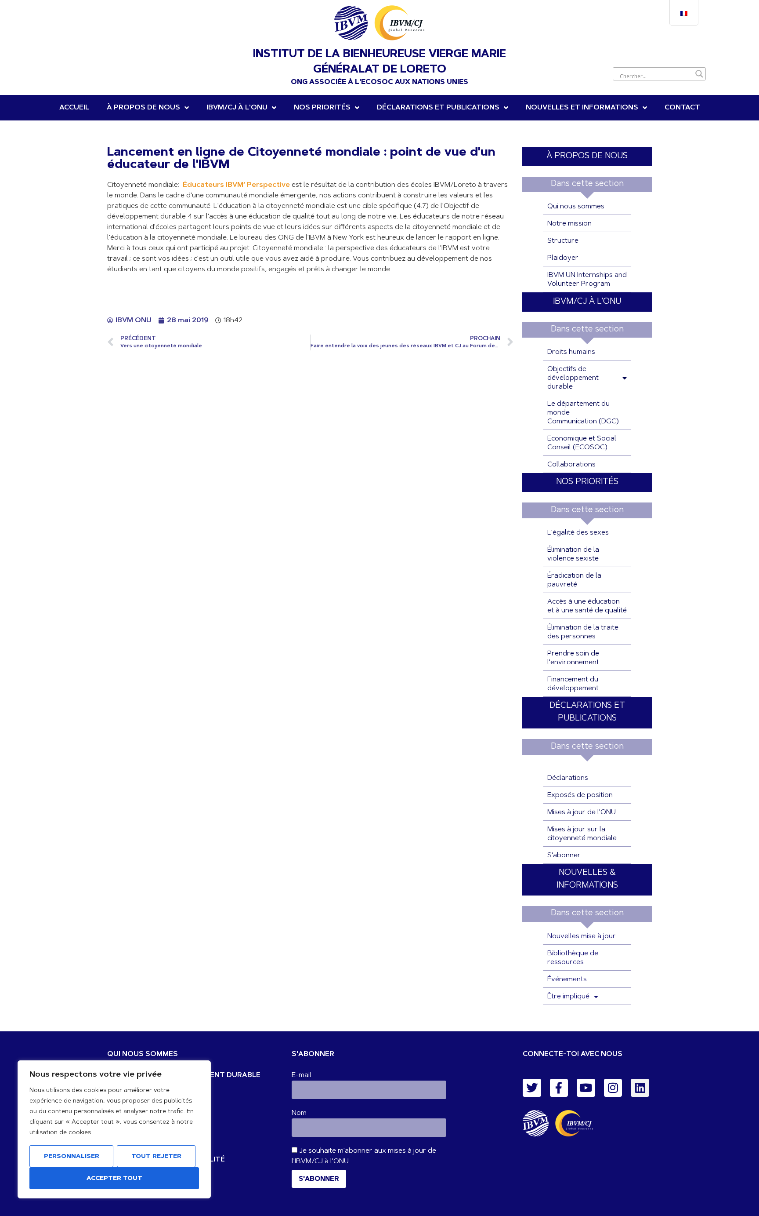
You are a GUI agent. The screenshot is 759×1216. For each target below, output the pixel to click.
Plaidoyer (562, 258)
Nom (299, 1113)
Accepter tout (114, 1179)
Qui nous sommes (575, 206)
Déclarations (567, 778)
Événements (567, 979)
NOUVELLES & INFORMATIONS (587, 879)
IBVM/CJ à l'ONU (236, 107)
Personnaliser (71, 1157)
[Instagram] (613, 1088)
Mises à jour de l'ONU (581, 812)
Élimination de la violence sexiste (573, 554)
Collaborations (571, 464)
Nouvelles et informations (582, 107)
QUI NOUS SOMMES (142, 1054)
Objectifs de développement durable (573, 378)
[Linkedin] (640, 1088)
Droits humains (571, 352)
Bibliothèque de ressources (572, 958)
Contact (682, 107)
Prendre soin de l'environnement (573, 658)
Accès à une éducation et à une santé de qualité (587, 606)
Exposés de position (580, 795)
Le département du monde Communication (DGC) (583, 412)
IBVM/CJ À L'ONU (587, 302)
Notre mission (569, 223)
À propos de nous (143, 107)
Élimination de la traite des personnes (582, 632)
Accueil (74, 107)
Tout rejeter (156, 1157)
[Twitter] (532, 1088)
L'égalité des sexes (578, 532)
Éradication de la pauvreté (574, 580)
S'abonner (564, 855)
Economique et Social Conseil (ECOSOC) (581, 443)
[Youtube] (586, 1088)
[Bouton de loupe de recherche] (699, 74)
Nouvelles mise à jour (581, 936)
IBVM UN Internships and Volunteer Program (587, 280)
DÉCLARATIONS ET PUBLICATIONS (438, 107)
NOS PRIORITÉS (322, 107)
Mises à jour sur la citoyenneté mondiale (582, 834)
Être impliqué (568, 996)
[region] (114, 1129)
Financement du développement (573, 684)
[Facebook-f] (559, 1088)
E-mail (301, 1075)
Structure (562, 240)
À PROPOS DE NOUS (587, 156)
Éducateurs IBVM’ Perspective (236, 185)
